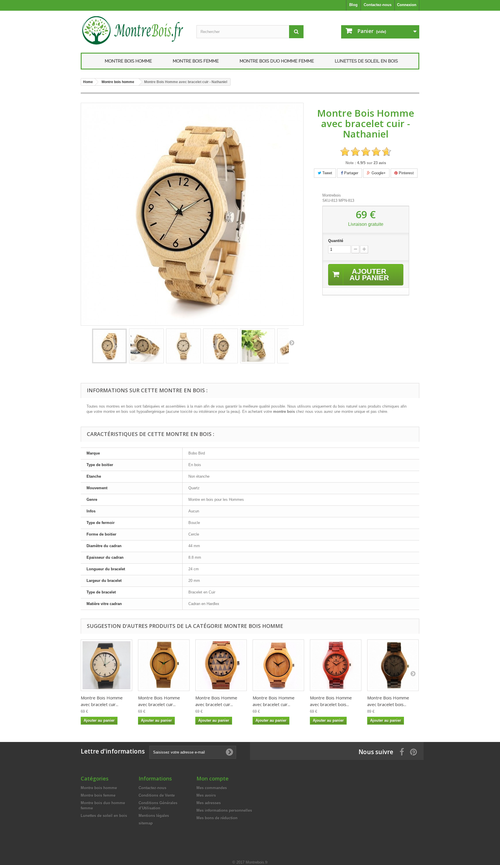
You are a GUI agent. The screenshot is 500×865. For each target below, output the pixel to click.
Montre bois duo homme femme (277, 61)
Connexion (406, 5)
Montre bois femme (196, 61)
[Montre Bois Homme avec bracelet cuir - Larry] (106, 665)
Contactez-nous (377, 5)
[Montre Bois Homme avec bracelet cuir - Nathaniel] (109, 346)
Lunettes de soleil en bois (366, 61)
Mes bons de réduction (217, 818)
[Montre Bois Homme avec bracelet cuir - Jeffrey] (164, 665)
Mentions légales (154, 815)
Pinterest (406, 173)
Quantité (335, 241)
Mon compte (212, 778)
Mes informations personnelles (224, 810)
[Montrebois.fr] (134, 30)
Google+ (378, 173)
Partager (350, 173)
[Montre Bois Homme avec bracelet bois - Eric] (335, 665)
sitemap (146, 823)
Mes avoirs (206, 795)
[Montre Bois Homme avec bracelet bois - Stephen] (393, 665)
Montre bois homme (128, 61)
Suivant (292, 342)
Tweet (326, 173)
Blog (353, 5)
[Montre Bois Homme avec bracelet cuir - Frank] (221, 665)
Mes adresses (208, 803)
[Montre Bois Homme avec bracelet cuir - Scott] (278, 665)
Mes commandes (211, 788)
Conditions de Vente (157, 795)
